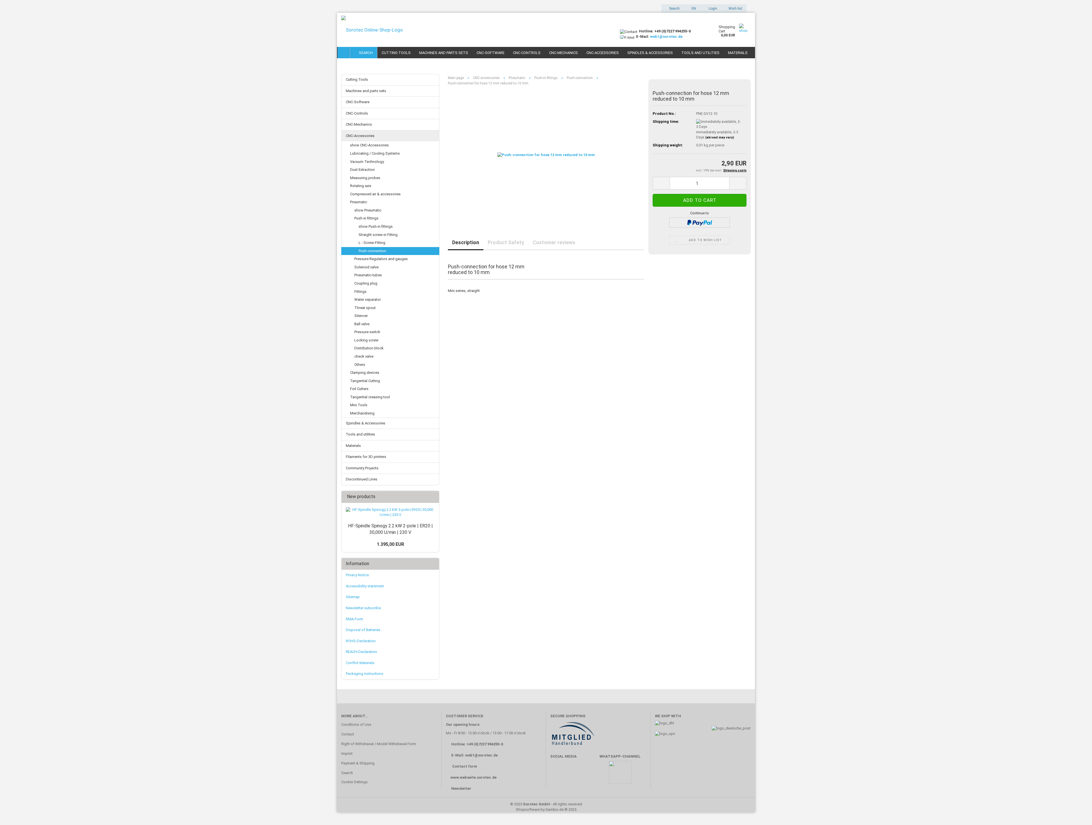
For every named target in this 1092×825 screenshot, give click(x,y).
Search (365, 53)
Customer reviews (554, 242)
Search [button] (674, 9)
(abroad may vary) (719, 137)
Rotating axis (360, 186)
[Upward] (1076, 812)
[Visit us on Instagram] (591, 775)
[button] (692, 8)
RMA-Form (354, 619)
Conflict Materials (360, 663)
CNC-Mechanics (563, 53)
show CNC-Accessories (369, 145)
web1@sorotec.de (666, 36)
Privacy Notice (357, 575)
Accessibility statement (365, 586)
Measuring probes (365, 178)
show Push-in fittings (376, 226)
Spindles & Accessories (650, 53)
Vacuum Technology (367, 161)
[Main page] (344, 52)
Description (465, 242)
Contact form (464, 766)
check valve (363, 356)
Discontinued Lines (361, 479)
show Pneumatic (367, 210)
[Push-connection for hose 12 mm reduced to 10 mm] (546, 154)
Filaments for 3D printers (366, 457)
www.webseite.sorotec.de (473, 777)
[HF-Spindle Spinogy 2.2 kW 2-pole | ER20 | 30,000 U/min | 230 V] (390, 512)
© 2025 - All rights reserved (546, 804)
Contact (347, 734)
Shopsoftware (528, 809)
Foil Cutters (359, 389)
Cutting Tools (396, 53)
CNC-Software (490, 53)
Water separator (367, 299)
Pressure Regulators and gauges (381, 259)
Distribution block (369, 348)
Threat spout (365, 308)
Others (359, 364)
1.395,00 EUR (390, 544)
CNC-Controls (527, 53)
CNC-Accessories (602, 53)
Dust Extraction (362, 169)
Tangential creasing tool (370, 397)
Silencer (361, 316)
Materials (738, 53)
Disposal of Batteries (363, 630)
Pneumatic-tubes (368, 275)
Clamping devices (364, 372)
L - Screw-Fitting (372, 243)
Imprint (347, 753)
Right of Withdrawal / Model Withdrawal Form (378, 744)
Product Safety (506, 242)
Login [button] (712, 9)
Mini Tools (358, 405)
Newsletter (461, 788)
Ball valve (361, 324)
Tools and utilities (700, 53)
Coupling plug (365, 283)
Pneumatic (358, 202)
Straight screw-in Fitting (378, 235)
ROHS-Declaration (361, 641)
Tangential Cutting (365, 381)
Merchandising (362, 413)
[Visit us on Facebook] (557, 775)
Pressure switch (367, 332)
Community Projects (362, 468)
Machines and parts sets (443, 53)
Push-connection (372, 251)
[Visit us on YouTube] (574, 775)
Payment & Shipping (358, 763)
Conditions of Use (356, 724)
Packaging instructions (364, 673)
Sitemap (353, 597)
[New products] (433, 497)
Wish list (734, 9)
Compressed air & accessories (375, 194)
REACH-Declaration (361, 652)
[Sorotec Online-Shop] (476, 30)
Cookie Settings (354, 782)
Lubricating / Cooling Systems (375, 153)
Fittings (360, 291)
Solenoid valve (366, 267)
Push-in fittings (366, 218)
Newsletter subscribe (363, 608)
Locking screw (366, 340)
